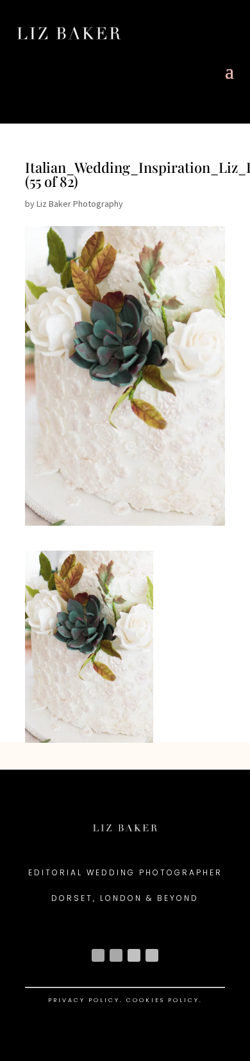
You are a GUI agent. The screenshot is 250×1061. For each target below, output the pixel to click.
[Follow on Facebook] (116, 955)
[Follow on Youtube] (134, 955)
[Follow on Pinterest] (152, 955)
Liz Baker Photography (80, 203)
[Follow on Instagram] (98, 955)
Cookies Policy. (164, 1000)
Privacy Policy (84, 1000)
